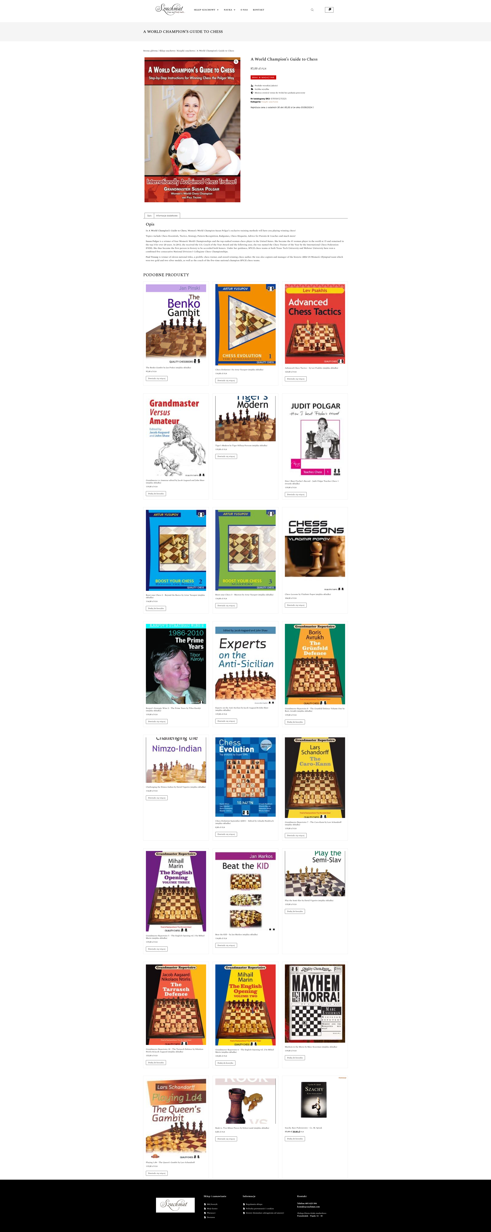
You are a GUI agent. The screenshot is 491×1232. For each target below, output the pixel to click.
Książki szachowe (186, 50)
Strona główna (150, 50)
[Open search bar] (312, 10)
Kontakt (258, 9)
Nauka (228, 9)
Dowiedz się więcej (156, 378)
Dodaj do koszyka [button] (156, 493)
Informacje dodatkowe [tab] (166, 215)
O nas (244, 9)
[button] (236, 61)
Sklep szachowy (204, 9)
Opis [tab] (149, 215)
